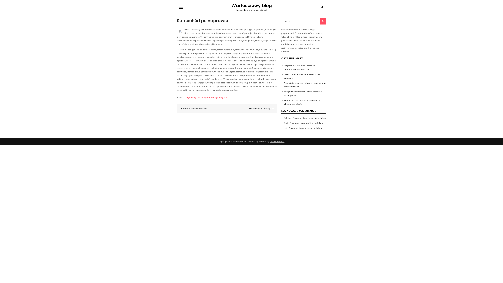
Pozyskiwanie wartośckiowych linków (309, 118)
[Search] (323, 21)
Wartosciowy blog (251, 5)
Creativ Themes (277, 141)
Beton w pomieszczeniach (195, 108)
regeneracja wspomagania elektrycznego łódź (207, 97)
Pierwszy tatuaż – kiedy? (260, 108)
